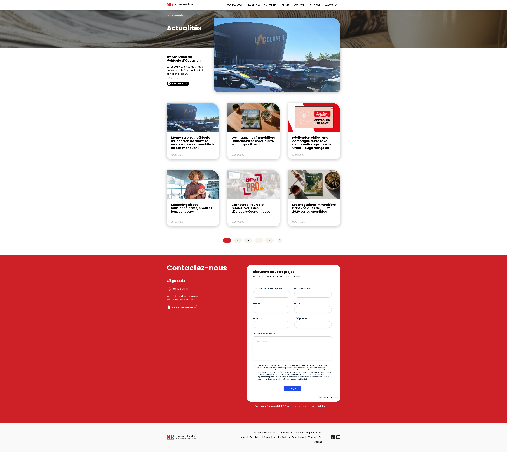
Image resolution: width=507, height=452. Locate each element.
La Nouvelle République (249, 437)
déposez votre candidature (312, 406)
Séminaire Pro (315, 437)
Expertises (254, 4)
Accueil (170, 15)
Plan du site (316, 432)
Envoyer (292, 388)
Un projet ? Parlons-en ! (324, 4)
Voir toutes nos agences (184, 307)
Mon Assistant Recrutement (291, 437)
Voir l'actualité (179, 83)
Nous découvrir (235, 4)
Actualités (270, 4)
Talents (285, 4)
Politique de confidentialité (295, 432)
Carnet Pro (269, 437)
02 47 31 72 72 (180, 288)
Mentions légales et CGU (266, 432)
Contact (299, 4)
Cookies (318, 441)
